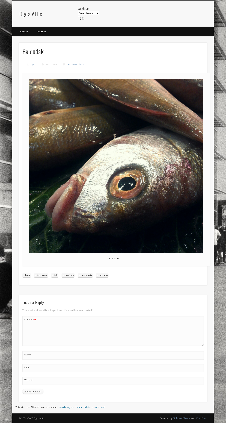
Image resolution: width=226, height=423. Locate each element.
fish (56, 275)
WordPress (201, 418)
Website (28, 380)
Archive (41, 31)
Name (27, 354)
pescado (103, 275)
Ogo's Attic (30, 14)
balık (27, 275)
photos (81, 64)
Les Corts (69, 275)
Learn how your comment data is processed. (81, 407)
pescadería (86, 275)
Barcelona (72, 64)
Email (27, 367)
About (24, 31)
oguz (33, 64)
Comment (30, 320)
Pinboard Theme (182, 418)
